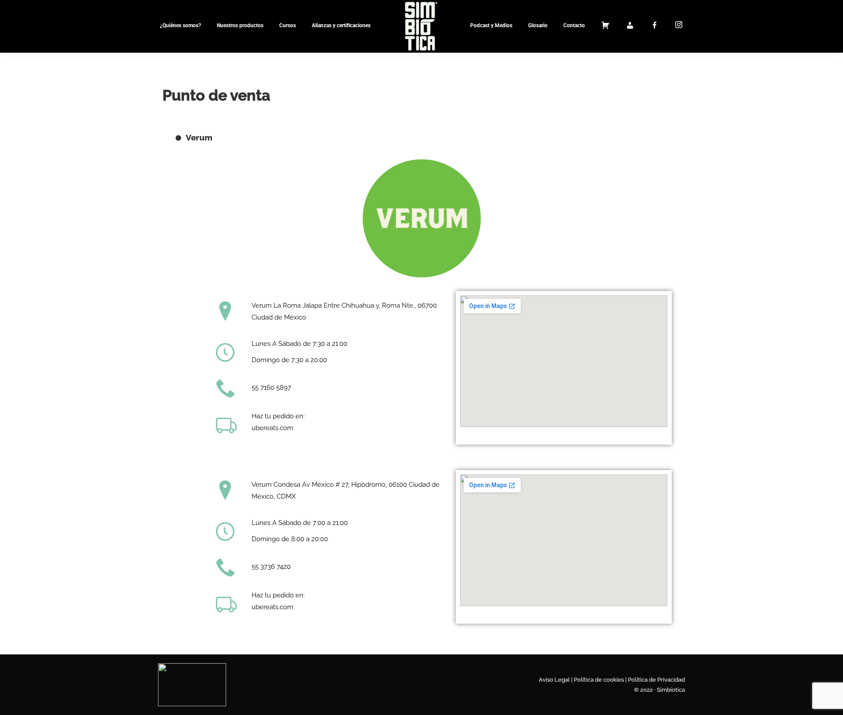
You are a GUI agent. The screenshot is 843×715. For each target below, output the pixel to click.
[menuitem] (180, 25)
